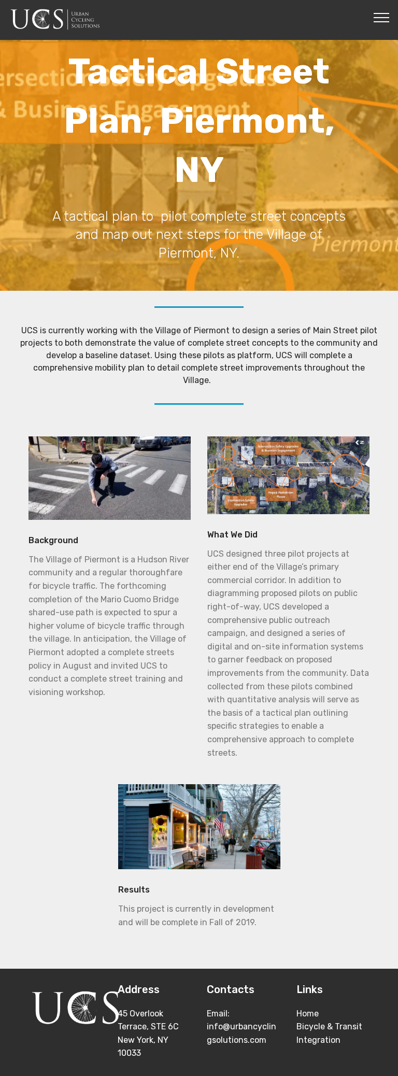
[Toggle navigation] (382, 17)
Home (307, 1013)
